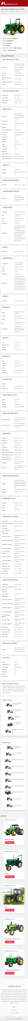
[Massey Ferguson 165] (9, 805)
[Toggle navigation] (26, 3)
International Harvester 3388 (17, 759)
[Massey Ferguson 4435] (9, 704)
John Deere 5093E (17, 723)
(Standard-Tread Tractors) (14, 950)
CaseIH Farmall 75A (17, 709)
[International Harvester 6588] (8, 786)
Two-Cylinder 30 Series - (11, 939)
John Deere (14, 38)
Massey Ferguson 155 (17, 798)
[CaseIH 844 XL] (11, 717)
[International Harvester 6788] (8, 793)
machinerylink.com (18, 1018)
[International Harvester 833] (8, 731)
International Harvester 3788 (17, 772)
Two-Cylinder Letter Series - (12, 970)
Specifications (10, 842)
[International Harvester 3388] (8, 760)
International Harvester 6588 (17, 785)
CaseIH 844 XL (17, 716)
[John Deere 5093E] (10, 724)
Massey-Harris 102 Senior (17, 753)
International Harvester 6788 (17, 791)
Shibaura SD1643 (16, 746)
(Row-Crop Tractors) (13, 819)
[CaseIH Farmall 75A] (10, 711)
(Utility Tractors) (12, 885)
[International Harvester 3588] (8, 767)
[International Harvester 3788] (8, 773)
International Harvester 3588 (17, 766)
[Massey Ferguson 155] (9, 798)
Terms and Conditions (14, 1012)
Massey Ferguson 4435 (17, 703)
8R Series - (8, 839)
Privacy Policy (14, 1010)
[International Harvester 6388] (8, 780)
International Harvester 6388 (17, 779)
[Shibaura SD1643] (10, 747)
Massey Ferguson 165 (17, 805)
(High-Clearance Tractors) (14, 851)
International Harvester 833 (17, 729)
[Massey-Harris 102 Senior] (9, 753)
